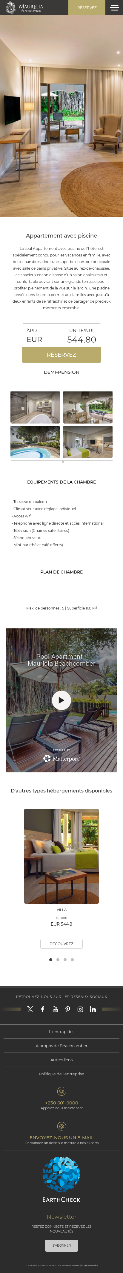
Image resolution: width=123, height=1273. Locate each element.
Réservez (87, 7)
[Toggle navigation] (114, 7)
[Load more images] (63, 463)
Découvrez (61, 944)
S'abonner (62, 1246)
